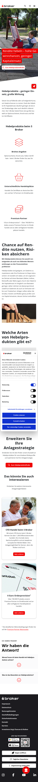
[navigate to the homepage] (8, 6)
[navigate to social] (3, 775)
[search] (25, 6)
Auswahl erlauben (19, 421)
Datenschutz (6, 707)
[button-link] (30, 6)
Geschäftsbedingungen (10, 715)
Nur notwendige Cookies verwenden (19, 427)
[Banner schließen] (35, 353)
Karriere (5, 726)
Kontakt (5, 722)
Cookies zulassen (19, 415)
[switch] (33, 390)
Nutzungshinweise (9, 711)
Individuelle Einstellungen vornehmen (20, 409)
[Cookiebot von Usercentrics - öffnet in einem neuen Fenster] (23, 353)
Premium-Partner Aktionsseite (17, 629)
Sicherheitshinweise (9, 718)
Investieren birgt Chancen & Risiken (15, 729)
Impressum (6, 704)
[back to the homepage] (10, 700)
